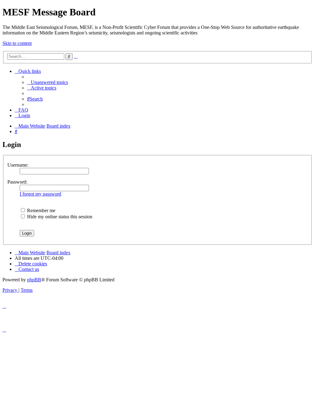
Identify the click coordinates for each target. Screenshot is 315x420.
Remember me (40, 210)
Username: (17, 165)
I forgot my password (40, 193)
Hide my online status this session (59, 216)
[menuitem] (47, 82)
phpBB (34, 279)
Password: (17, 181)
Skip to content (17, 43)
